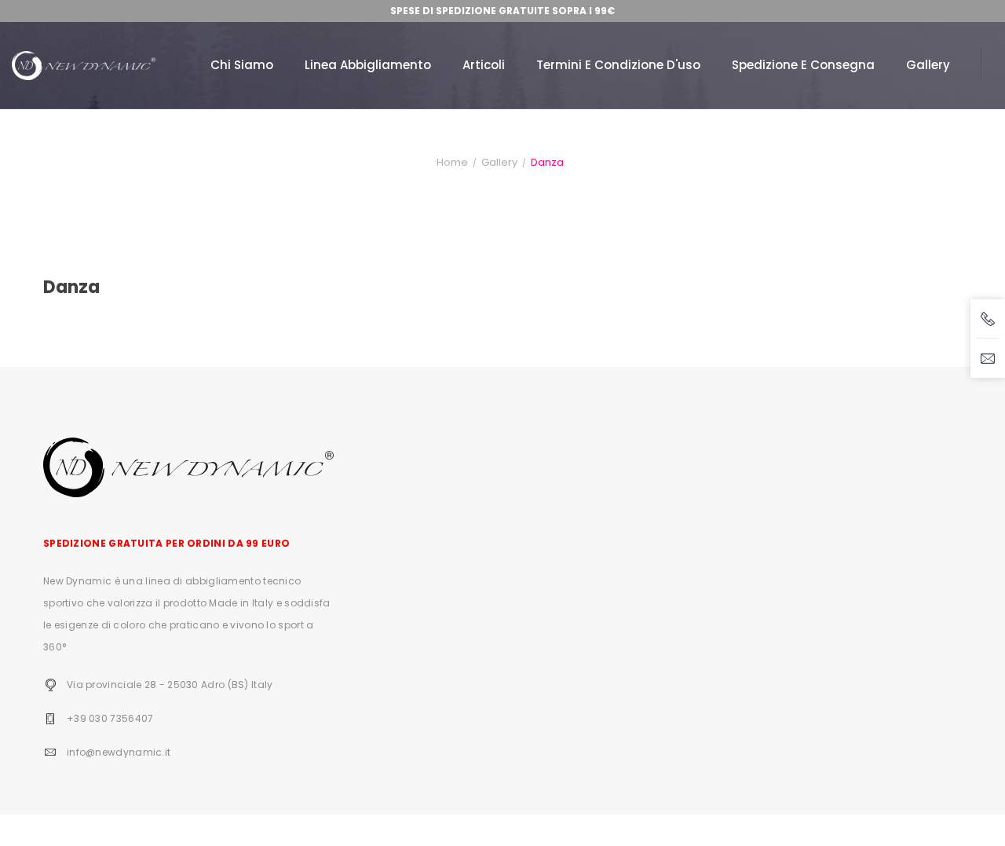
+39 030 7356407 (110, 718)
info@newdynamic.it (118, 752)
